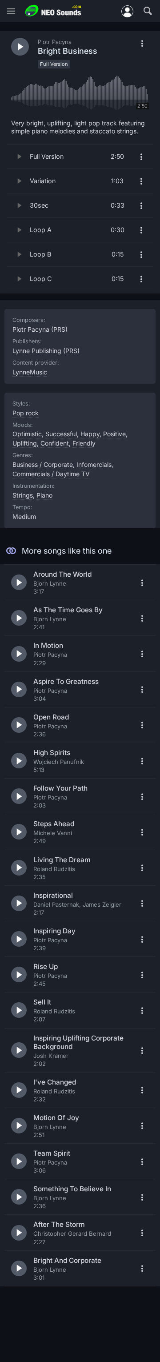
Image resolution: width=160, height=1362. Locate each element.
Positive (114, 434)
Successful (61, 434)
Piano (44, 495)
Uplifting (24, 443)
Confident (54, 443)
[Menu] (11, 11)
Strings (22, 495)
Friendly (84, 443)
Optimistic (27, 434)
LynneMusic (29, 372)
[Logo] (53, 11)
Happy (90, 434)
